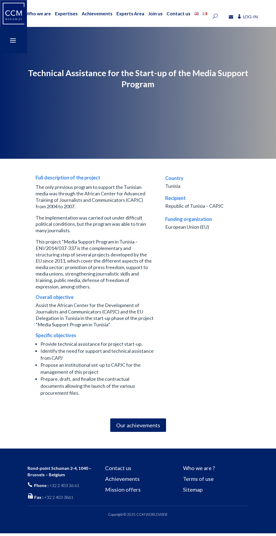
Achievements (97, 13)
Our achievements (138, 425)
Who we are (38, 13)
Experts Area (130, 13)
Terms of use (198, 478)
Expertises (66, 13)
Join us (155, 13)
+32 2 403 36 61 (64, 485)
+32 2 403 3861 (58, 497)
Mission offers (123, 489)
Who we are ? (199, 468)
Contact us (178, 13)
